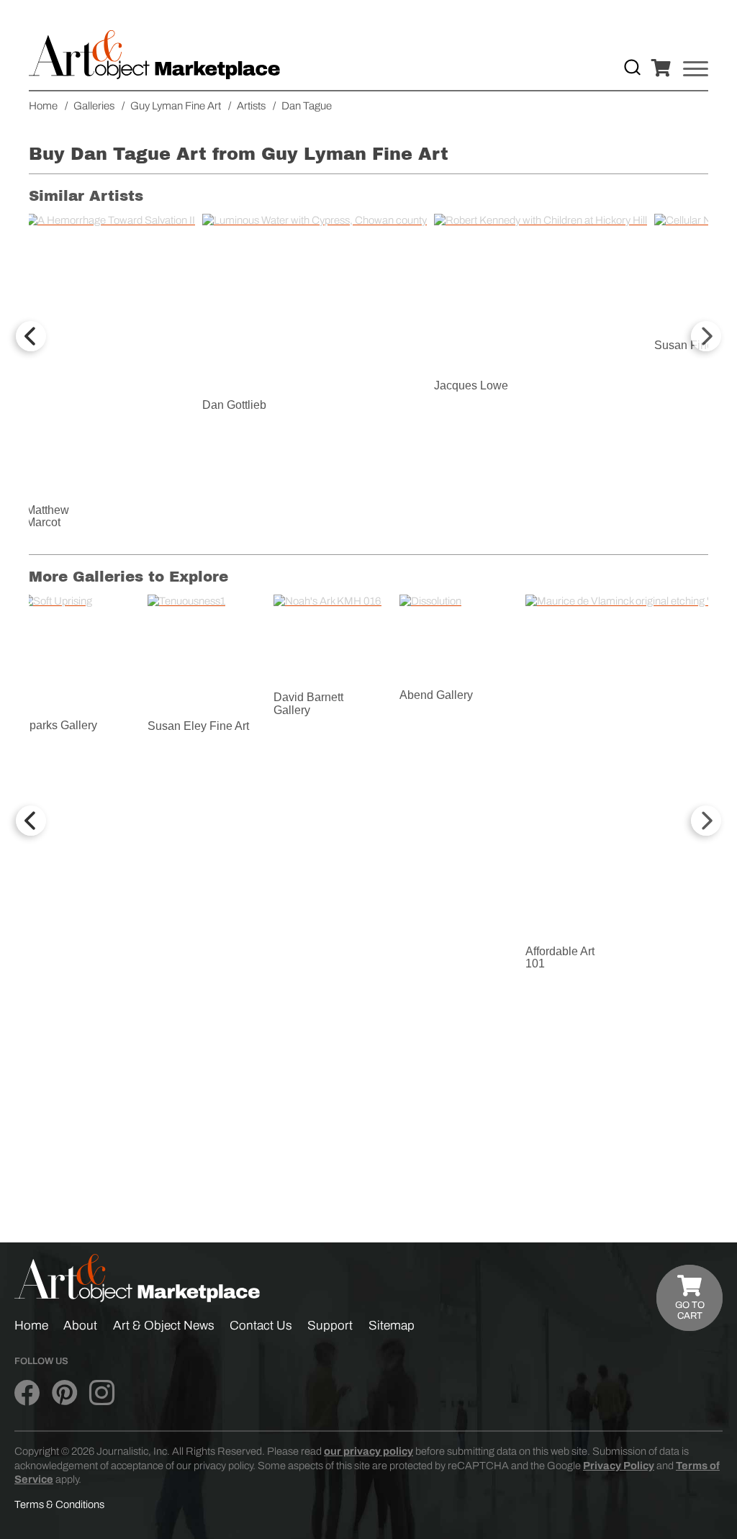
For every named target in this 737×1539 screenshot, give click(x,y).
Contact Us (261, 1325)
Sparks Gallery (59, 725)
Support (330, 1325)
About (80, 1325)
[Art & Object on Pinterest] (64, 1393)
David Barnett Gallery (308, 703)
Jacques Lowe (471, 385)
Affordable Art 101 (559, 957)
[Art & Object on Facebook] (27, 1393)
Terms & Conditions (59, 1504)
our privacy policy (368, 1451)
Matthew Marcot (47, 516)
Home (31, 1325)
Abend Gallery (436, 695)
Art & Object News (163, 1325)
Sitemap (391, 1325)
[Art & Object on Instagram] (101, 1393)
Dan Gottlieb (234, 405)
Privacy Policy (618, 1465)
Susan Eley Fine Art (198, 726)
